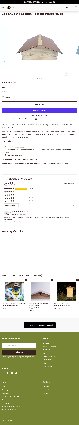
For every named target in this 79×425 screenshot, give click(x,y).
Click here (64, 163)
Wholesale (5, 403)
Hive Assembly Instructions (11, 406)
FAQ (3, 386)
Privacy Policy (47, 366)
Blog (44, 353)
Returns (4, 400)
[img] (14, 212)
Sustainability (47, 360)
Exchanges (5, 393)
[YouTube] (11, 373)
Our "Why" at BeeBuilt (50, 346)
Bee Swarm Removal (9, 410)
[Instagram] (3, 373)
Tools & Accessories (49, 390)
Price (4, 88)
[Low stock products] (28, 275)
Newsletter (46, 350)
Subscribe (19, 352)
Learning (45, 393)
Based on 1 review (10, 185)
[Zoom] (66, 74)
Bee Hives (46, 386)
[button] (6, 82)
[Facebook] (7, 373)
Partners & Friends (49, 356)
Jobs (44, 363)
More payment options (39, 115)
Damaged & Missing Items (10, 396)
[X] (16, 373)
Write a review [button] (69, 183)
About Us (46, 343)
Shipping (5, 390)
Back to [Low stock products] (41, 325)
